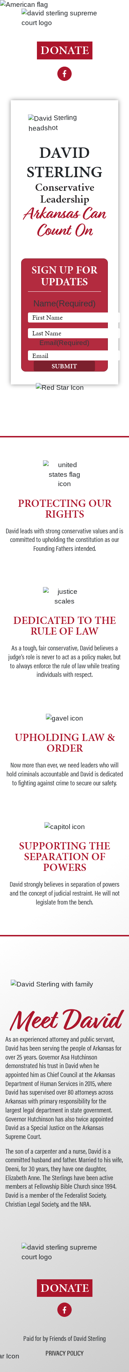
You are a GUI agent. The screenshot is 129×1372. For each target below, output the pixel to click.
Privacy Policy (64, 1353)
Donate (64, 50)
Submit (64, 366)
